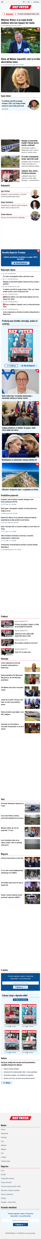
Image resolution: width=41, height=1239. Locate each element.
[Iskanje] (28, 2)
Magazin (16, 301)
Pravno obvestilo (6, 1182)
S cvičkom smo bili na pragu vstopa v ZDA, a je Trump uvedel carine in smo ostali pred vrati (13, 103)
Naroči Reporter (21, 263)
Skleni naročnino (21, 1000)
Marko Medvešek (6, 25)
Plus (2, 1153)
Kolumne (3, 1145)
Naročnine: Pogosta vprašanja (10, 1190)
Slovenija (16, 279)
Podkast (3, 1157)
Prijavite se (19, 987)
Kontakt (3, 1174)
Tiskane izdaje (5, 1161)
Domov (3, 1129)
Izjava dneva (17, 286)
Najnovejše (4, 1133)
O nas (2, 1171)
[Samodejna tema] (24, 2)
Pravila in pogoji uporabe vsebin (11, 1186)
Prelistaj (12, 365)
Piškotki (3, 1198)
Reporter (4, 513)
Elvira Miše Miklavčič (7, 64)
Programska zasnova (7, 1178)
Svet (15, 273)
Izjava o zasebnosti (7, 1194)
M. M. (4, 504)
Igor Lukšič (5, 522)
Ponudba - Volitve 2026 (8, 1202)
